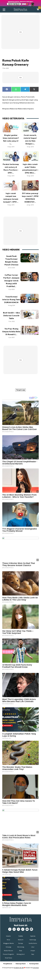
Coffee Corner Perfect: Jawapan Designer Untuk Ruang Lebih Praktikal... (11, 280)
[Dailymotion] (31, 929)
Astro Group (36, 967)
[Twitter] (18, 929)
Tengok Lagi (20, 390)
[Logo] (20, 9)
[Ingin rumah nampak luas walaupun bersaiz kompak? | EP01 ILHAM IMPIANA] (10, 185)
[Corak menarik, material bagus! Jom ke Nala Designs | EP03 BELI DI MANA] (30, 127)
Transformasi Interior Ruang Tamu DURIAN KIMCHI (11, 299)
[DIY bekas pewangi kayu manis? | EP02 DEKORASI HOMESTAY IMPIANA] (30, 185)
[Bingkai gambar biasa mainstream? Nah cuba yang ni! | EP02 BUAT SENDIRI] (10, 127)
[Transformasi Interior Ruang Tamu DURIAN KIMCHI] (29, 298)
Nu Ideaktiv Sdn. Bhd (19, 967)
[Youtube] (27, 929)
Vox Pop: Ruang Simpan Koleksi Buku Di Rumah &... (11, 331)
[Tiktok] (22, 929)
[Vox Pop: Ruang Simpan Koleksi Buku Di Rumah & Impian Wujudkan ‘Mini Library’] (29, 330)
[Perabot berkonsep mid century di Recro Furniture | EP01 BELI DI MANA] (10, 156)
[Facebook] (9, 929)
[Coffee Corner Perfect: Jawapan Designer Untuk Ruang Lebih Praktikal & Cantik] (29, 276)
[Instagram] (14, 929)
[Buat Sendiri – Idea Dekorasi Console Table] (29, 314)
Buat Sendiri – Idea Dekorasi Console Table (11, 315)
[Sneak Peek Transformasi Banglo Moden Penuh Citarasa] (29, 257)
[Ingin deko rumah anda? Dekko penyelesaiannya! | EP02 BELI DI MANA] (30, 156)
